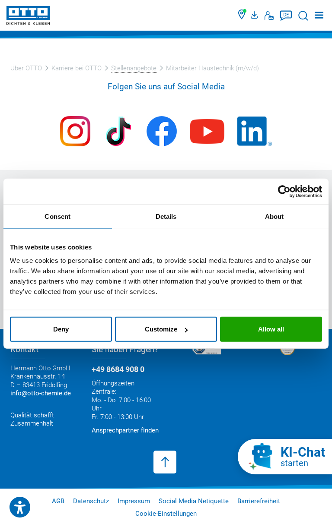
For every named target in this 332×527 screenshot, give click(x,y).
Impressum (134, 501)
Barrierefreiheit (258, 501)
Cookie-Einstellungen (166, 514)
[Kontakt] (269, 15)
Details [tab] (166, 216)
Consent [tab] (57, 216)
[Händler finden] (242, 15)
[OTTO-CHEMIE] (28, 17)
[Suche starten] (303, 16)
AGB (58, 501)
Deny (61, 329)
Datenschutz (91, 501)
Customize (161, 329)
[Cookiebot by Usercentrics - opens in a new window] (284, 191)
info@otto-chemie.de (40, 393)
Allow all (271, 329)
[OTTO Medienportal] (255, 15)
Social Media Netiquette (194, 501)
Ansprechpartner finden (125, 430)
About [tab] (274, 216)
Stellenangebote (133, 68)
